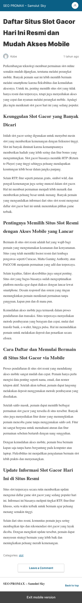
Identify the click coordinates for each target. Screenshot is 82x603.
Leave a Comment (41, 568)
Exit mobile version (41, 597)
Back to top (72, 585)
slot (21, 555)
